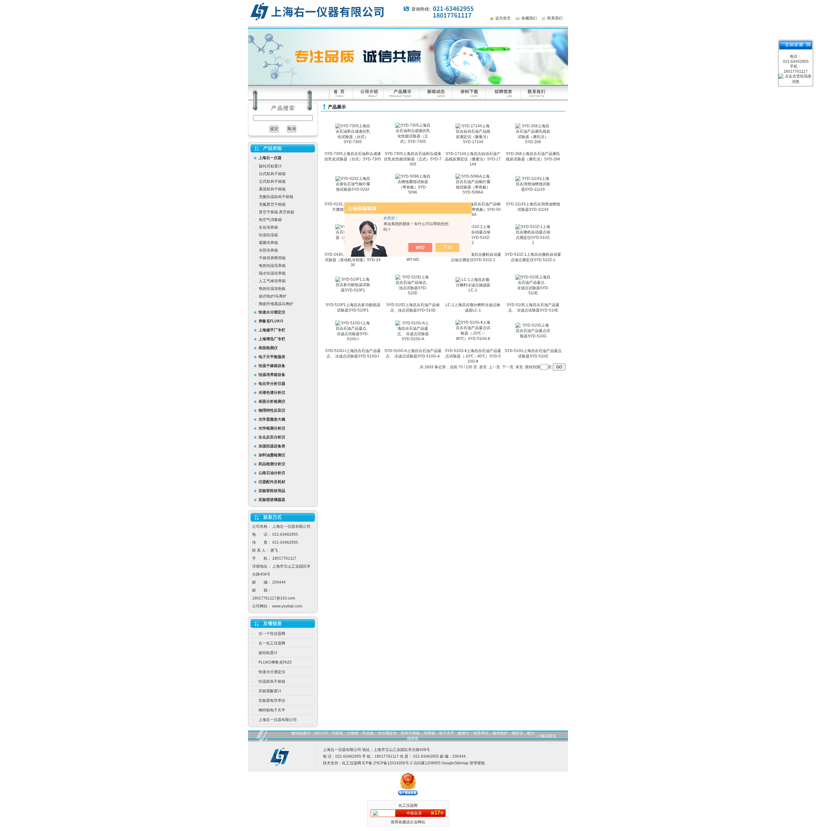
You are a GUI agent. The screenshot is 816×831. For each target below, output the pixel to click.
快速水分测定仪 (272, 672)
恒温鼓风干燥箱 (272, 681)
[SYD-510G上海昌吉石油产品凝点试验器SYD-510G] (532, 336)
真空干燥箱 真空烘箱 (276, 212)
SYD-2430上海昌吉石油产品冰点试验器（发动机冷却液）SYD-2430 (352, 259)
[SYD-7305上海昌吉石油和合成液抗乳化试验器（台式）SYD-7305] (352, 142)
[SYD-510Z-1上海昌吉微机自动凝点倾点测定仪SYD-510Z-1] (532, 242)
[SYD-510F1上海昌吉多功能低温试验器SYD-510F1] (352, 290)
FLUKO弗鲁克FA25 (275, 662)
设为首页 (503, 18)
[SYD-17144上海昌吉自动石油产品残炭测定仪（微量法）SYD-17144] (473, 142)
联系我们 (555, 18)
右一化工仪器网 (272, 643)
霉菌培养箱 (268, 242)
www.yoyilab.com (287, 606)
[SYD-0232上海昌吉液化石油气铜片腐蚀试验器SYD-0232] (352, 189)
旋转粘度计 (268, 653)
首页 (483, 367)
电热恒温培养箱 (272, 265)
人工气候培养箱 (272, 281)
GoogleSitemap (455, 763)
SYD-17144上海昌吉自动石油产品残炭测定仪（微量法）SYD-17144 (473, 158)
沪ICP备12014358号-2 (392, 763)
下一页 (508, 367)
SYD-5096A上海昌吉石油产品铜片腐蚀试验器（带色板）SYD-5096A (473, 209)
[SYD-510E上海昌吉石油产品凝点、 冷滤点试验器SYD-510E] (532, 293)
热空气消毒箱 (270, 219)
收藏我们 (529, 18)
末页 (519, 367)
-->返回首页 (546, 736)
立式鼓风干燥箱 (272, 181)
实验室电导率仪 (272, 700)
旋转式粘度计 (270, 166)
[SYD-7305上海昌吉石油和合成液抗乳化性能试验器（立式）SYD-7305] (412, 141)
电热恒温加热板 (272, 288)
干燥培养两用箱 (272, 258)
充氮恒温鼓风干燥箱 (276, 197)
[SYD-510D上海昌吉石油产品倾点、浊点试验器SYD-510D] (412, 293)
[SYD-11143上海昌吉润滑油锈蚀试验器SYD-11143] (532, 189)
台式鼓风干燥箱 (272, 174)
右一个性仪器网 (272, 633)
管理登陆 (477, 763)
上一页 (494, 367)
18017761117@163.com (273, 598)
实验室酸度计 (270, 691)
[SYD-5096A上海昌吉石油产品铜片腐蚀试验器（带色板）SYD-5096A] (473, 192)
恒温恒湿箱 (268, 235)
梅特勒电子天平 (272, 710)
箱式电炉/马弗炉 (273, 296)
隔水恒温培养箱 (272, 273)
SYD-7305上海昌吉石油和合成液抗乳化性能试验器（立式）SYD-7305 (412, 158)
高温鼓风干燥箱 (272, 189)
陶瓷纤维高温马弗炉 (276, 304)
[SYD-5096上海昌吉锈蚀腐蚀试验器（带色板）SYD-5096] (412, 192)
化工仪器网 (351, 763)
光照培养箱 (268, 250)
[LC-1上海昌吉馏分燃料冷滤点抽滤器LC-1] (473, 290)
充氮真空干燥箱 (272, 204)
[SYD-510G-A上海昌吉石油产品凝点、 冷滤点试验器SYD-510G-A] (412, 339)
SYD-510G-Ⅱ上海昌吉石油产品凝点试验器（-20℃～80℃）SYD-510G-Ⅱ (473, 356)
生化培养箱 (268, 227)
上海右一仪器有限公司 (278, 719)
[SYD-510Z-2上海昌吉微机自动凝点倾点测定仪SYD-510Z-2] (473, 242)
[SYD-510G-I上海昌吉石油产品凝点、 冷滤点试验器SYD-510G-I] (352, 339)
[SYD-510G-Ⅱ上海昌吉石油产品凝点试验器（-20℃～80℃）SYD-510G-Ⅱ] (473, 338)
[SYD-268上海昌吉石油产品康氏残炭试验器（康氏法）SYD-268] (532, 142)
